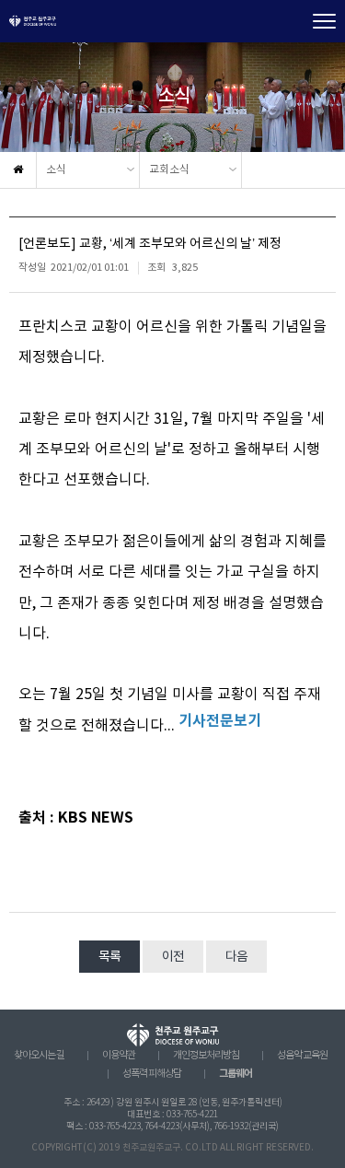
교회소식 (169, 170)
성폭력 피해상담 (151, 1074)
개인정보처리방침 (206, 1055)
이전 (173, 957)
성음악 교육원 (302, 1055)
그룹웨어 (235, 1074)
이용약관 (118, 1055)
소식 (56, 170)
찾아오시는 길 (39, 1055)
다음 (236, 957)
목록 (109, 957)
